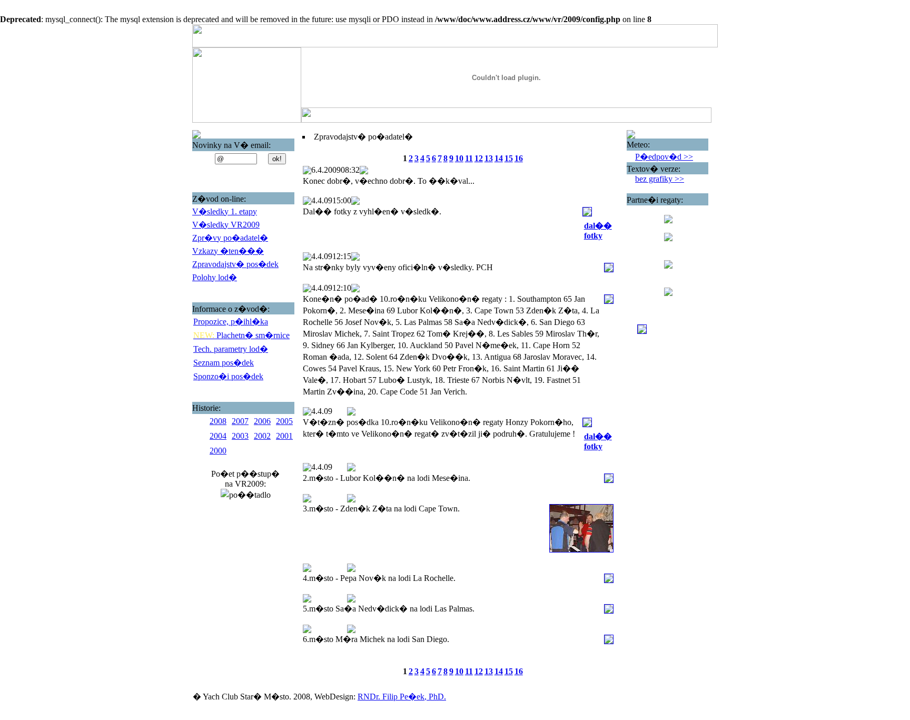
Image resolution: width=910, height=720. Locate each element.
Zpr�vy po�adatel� (230, 237)
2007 (240, 421)
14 (498, 158)
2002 (262, 435)
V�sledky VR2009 (226, 224)
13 (488, 158)
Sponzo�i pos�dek (228, 376)
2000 (218, 450)
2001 (284, 435)
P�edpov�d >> (664, 156)
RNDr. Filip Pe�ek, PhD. (402, 696)
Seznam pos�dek (223, 362)
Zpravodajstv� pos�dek (235, 264)
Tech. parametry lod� (230, 348)
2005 (284, 421)
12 (478, 158)
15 (509, 158)
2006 (262, 421)
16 (519, 158)
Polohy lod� (214, 277)
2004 (218, 435)
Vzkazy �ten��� (228, 250)
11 (469, 158)
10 (459, 158)
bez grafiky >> (659, 178)
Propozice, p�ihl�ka (230, 321)
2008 (218, 421)
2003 (240, 435)
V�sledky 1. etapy (224, 211)
